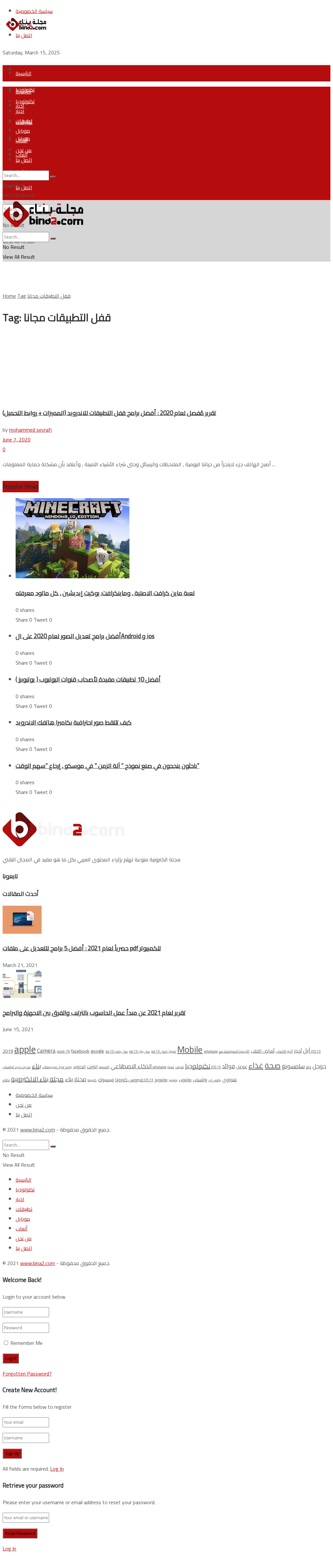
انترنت (92, 1066)
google (97, 1050)
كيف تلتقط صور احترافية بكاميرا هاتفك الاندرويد (74, 722)
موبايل (23, 131)
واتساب (200, 1079)
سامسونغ (293, 1066)
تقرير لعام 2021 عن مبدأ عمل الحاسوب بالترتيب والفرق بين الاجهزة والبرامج (94, 1012)
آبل (306, 1050)
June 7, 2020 (17, 439)
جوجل (319, 1066)
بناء (36, 1066)
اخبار (20, 111)
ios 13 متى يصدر (116, 1051)
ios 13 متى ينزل (139, 1051)
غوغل (241, 1066)
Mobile (190, 1049)
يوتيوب (185, 1079)
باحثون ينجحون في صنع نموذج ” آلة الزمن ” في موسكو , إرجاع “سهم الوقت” (107, 765)
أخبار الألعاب (284, 1051)
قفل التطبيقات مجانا (49, 296)
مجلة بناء (75, 1079)
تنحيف (179, 1067)
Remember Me (26, 1343)
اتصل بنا (24, 160)
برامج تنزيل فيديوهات (57, 1067)
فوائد (228, 1066)
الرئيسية (24, 73)
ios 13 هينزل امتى (163, 1051)
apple (25, 1049)
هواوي (229, 1079)
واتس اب (214, 1080)
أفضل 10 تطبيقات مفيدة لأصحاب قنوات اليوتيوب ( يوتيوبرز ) (88, 679)
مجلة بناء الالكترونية (37, 1079)
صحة (273, 1065)
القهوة (104, 1067)
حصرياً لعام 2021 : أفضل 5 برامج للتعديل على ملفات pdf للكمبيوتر (82, 948)
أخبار (298, 1050)
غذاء (255, 1065)
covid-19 (63, 1051)
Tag (21, 296)
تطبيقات (24, 121)
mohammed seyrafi (30, 430)
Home (9, 296)
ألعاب (22, 140)
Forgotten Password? (27, 1373)
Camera (46, 1050)
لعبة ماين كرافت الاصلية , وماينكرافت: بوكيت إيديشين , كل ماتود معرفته (105, 593)
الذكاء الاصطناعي (131, 1066)
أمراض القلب (262, 1050)
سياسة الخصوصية (34, 1095)
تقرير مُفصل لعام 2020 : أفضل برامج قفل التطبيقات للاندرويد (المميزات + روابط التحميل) (109, 413)
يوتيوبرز (160, 1079)
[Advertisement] (79, 44)
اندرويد (79, 1066)
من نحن (24, 150)
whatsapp (211, 1051)
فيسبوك (106, 1079)
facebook (80, 1050)
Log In (57, 1469)
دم (308, 1066)
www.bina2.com (37, 1129)
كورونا (92, 1080)
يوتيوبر (173, 1080)
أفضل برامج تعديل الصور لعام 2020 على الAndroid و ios (85, 636)
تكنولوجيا (25, 101)
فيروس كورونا (129, 1079)
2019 (8, 1050)
